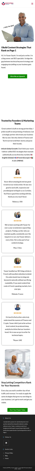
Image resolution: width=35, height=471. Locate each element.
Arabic (14, 161)
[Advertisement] (17, 97)
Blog (6, 455)
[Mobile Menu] (32, 3)
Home (7, 458)
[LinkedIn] (6, 442)
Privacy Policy (9, 453)
